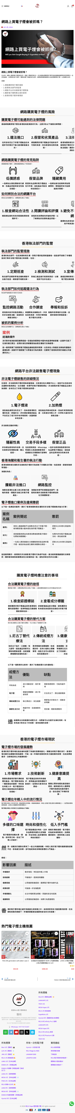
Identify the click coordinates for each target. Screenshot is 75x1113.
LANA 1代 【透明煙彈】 (9, 1074)
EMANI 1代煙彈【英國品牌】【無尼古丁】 (12, 1069)
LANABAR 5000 (31, 1054)
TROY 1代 (41, 1004)
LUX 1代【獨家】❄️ (7, 1051)
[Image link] (19, 999)
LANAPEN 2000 (31, 1058)
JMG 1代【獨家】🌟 (8, 1054)
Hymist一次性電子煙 (33, 1047)
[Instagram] (21, 1032)
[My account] (68, 6)
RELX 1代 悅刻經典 (44, 1011)
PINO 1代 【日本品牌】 (9, 1081)
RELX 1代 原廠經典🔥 (8, 1058)
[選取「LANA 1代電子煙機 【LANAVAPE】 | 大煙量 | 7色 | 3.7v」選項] (33, 957)
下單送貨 (54, 1054)
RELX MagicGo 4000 (32, 1051)
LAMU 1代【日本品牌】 (9, 1061)
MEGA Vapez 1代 (43, 1007)
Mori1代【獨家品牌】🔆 (46, 997)
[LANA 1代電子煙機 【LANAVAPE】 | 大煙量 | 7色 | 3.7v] (45, 945)
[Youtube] (16, 1032)
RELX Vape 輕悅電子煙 (33, 1106)
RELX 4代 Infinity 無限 (45, 1032)
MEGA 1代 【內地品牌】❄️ (10, 1077)
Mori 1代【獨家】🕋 (8, 1047)
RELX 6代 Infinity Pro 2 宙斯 (47, 1021)
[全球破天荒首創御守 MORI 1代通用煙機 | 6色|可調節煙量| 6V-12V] (15, 945)
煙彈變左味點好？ (56, 1065)
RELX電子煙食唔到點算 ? (59, 1058)
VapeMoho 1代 (43, 1014)
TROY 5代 (41, 1039)
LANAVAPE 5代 (43, 1025)
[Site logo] (37, 6)
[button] (62, 957)
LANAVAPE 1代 (43, 1000)
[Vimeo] (32, 1032)
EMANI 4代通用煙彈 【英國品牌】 (12, 1095)
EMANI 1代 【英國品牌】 (9, 1065)
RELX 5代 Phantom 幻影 (46, 1035)
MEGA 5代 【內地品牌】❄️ (10, 1091)
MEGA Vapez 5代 (43, 1028)
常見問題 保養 (55, 1051)
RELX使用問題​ (55, 1047)
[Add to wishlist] (27, 933)
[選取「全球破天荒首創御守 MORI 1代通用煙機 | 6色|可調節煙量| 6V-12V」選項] (3, 957)
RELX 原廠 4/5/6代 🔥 (8, 1084)
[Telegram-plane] (10, 1032)
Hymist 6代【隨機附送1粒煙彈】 (49, 1018)
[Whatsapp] (5, 1032)
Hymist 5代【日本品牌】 (9, 1098)
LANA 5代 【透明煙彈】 (9, 1088)
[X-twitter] (27, 1032)
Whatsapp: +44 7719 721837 (20, 1027)
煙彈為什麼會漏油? (57, 1061)
